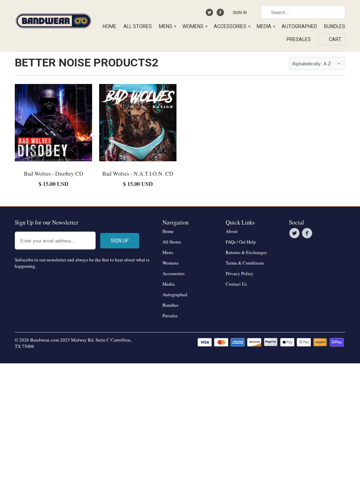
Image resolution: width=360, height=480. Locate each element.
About (232, 231)
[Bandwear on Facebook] (221, 14)
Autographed (299, 26)
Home (109, 26)
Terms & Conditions (245, 263)
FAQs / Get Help (241, 242)
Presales (299, 39)
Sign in (240, 12)
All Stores (137, 26)
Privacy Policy (239, 273)
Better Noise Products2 (86, 62)
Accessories (232, 26)
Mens (167, 26)
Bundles (334, 26)
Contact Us (236, 284)
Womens (194, 26)
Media (266, 26)
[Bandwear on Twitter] (210, 14)
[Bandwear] (53, 19)
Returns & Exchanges (246, 252)
